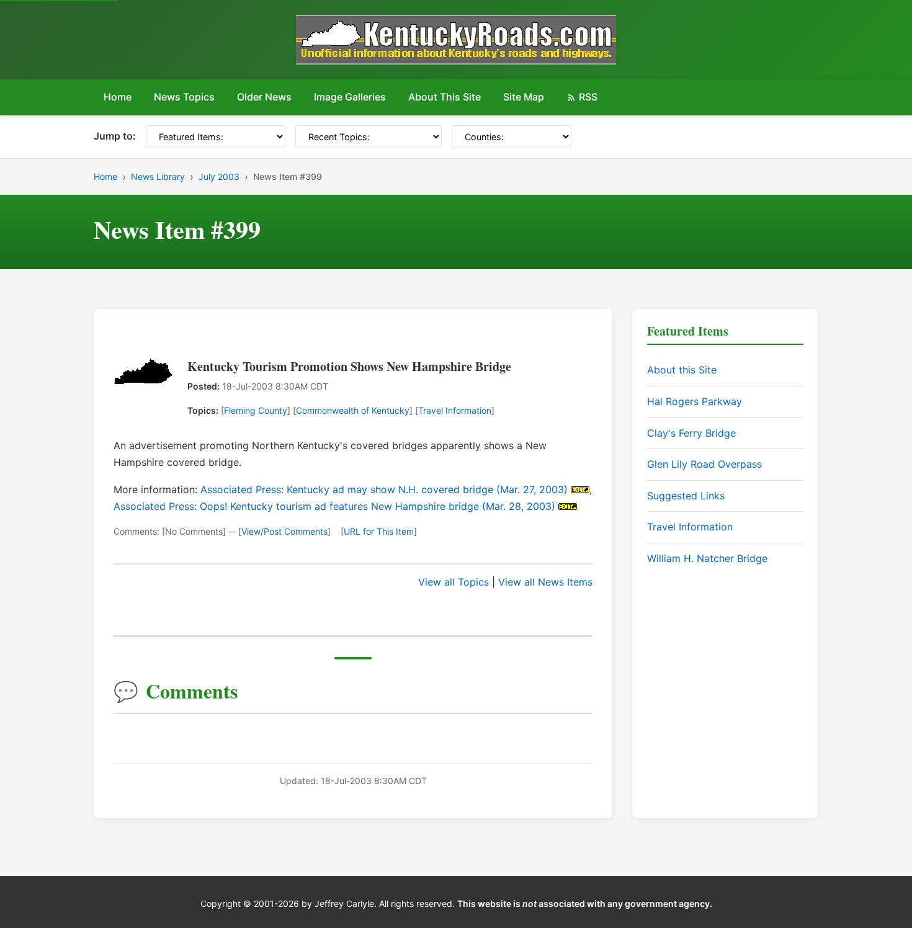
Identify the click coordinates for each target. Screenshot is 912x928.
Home (118, 97)
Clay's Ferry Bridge (691, 433)
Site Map (523, 97)
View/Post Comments (284, 531)
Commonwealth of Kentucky (352, 410)
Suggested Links (686, 495)
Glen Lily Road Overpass (704, 464)
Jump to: (115, 136)
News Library (158, 176)
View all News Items (545, 582)
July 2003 (219, 176)
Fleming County (255, 410)
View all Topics (453, 582)
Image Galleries (350, 97)
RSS (588, 97)
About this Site (682, 370)
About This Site (444, 97)
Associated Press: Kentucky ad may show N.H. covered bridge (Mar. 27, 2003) (384, 489)
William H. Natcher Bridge (707, 558)
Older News (264, 97)
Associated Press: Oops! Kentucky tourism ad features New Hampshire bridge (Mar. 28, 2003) (334, 506)
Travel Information (454, 410)
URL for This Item (379, 531)
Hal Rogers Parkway (694, 401)
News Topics (184, 97)
